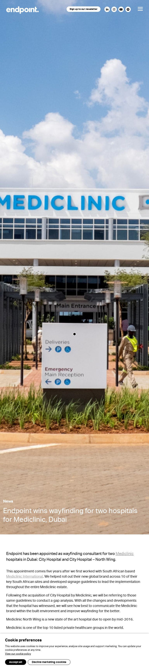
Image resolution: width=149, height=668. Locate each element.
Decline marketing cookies (49, 662)
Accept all (15, 662)
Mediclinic (125, 554)
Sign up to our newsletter (83, 9)
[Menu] (137, 10)
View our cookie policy (18, 654)
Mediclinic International (24, 577)
